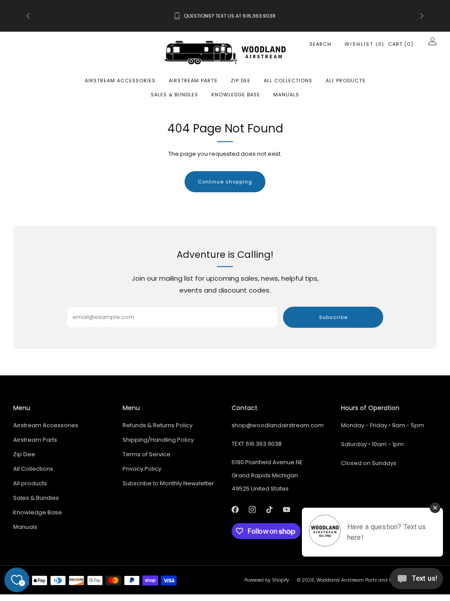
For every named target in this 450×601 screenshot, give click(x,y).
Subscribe (333, 317)
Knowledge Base (235, 94)
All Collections (288, 80)
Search (320, 44)
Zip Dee (240, 80)
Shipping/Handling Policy (158, 440)
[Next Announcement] (422, 16)
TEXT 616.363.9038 (257, 444)
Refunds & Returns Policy (157, 425)
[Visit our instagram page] (252, 509)
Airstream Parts (193, 80)
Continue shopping (225, 181)
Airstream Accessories (120, 80)
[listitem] (225, 15)
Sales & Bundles (174, 94)
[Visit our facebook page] (234, 509)
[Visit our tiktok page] (269, 509)
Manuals (286, 94)
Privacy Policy (142, 469)
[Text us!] (416, 582)
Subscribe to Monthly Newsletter (168, 483)
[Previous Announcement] (28, 16)
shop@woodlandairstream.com (278, 425)
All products (346, 80)
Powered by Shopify (266, 580)
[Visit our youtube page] (286, 509)
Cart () (401, 44)
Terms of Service (147, 454)
